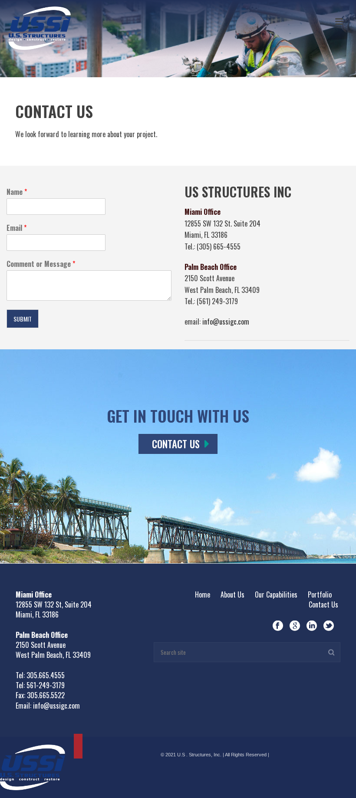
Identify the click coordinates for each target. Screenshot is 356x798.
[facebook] (278, 626)
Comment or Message (41, 264)
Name (17, 192)
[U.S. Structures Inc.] (32, 766)
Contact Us (323, 604)
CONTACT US (176, 444)
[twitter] (328, 626)
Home (202, 594)
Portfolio (320, 594)
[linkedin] (312, 626)
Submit (22, 318)
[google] (295, 626)
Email (16, 228)
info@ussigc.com (225, 321)
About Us (232, 594)
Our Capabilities (276, 594)
